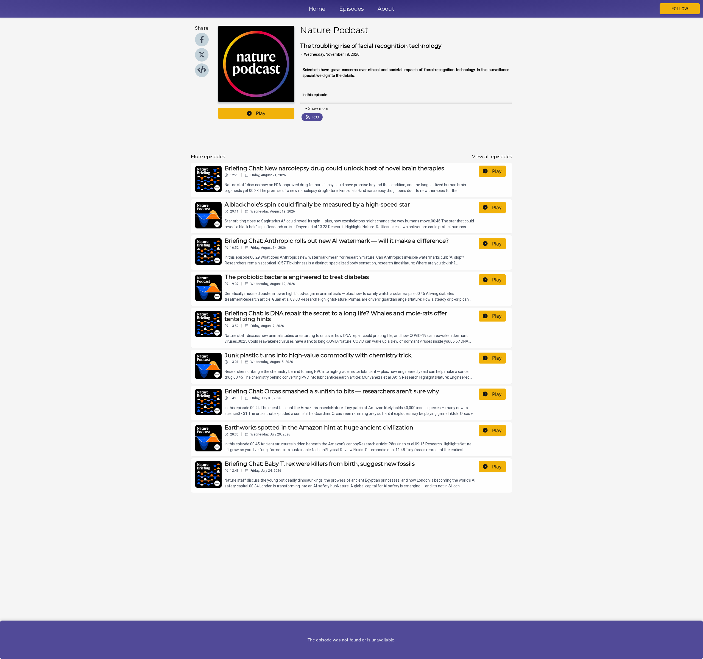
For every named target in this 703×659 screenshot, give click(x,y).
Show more (318, 108)
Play (261, 113)
